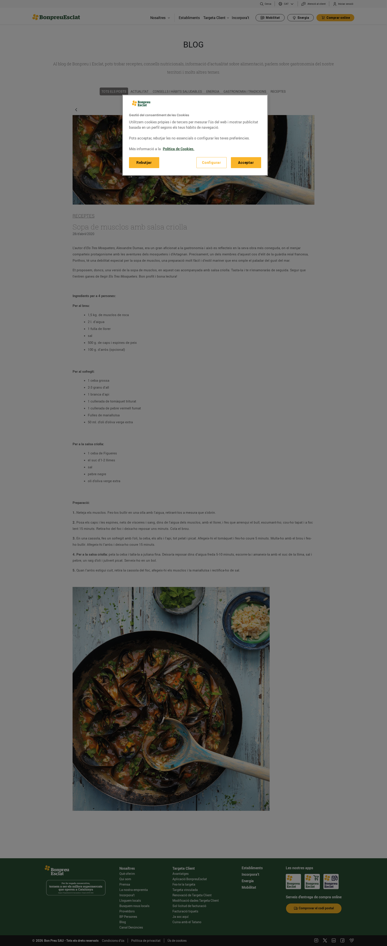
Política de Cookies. (178, 148)
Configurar (211, 162)
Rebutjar (144, 162)
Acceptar (246, 162)
